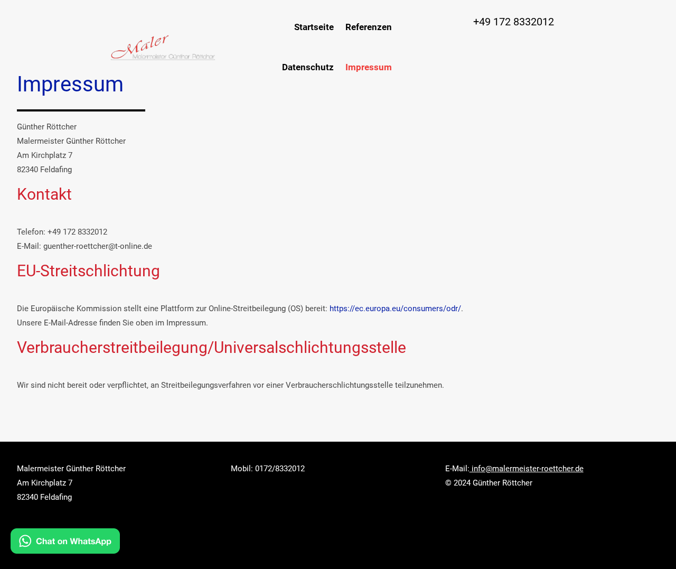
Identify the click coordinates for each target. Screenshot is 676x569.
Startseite (314, 27)
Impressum (368, 67)
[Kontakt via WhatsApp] (65, 543)
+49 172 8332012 (513, 21)
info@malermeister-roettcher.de (527, 468)
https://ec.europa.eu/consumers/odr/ (395, 308)
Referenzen (368, 27)
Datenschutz (308, 67)
